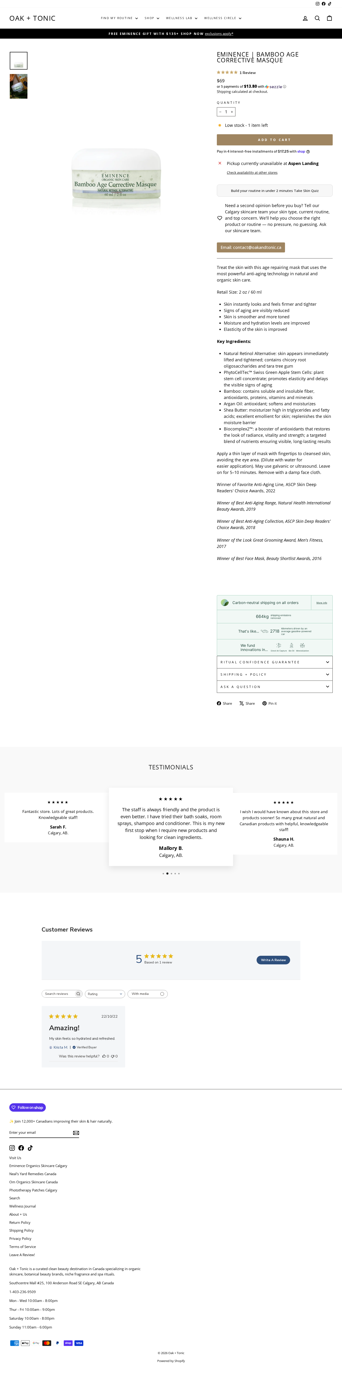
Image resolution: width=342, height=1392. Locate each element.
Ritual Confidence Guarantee (260, 662)
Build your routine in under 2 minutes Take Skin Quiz (275, 190)
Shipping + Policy (244, 674)
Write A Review (273, 960)
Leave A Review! (22, 1254)
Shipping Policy (21, 1230)
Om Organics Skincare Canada (33, 1182)
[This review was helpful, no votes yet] (104, 1056)
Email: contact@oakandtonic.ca (251, 247)
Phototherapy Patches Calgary (33, 1190)
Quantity (229, 102)
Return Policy (19, 1222)
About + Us (18, 1214)
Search (14, 1198)
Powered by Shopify (171, 1361)
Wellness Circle (221, 18)
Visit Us (15, 1157)
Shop (150, 18)
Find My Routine (117, 18)
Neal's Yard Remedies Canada (32, 1173)
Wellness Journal (22, 1206)
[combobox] (105, 994)
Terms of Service (22, 1246)
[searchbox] (58, 993)
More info (321, 602)
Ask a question (241, 686)
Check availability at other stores (252, 172)
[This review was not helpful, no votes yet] (112, 1056)
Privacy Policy (20, 1238)
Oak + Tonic (32, 18)
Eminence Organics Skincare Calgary (38, 1165)
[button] (275, 86)
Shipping (224, 91)
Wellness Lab (180, 18)
